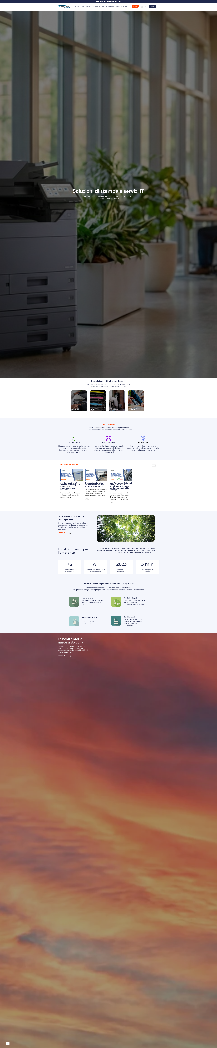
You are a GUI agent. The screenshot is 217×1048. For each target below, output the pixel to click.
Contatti (125, 6)
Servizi (88, 6)
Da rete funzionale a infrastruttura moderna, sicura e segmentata (95, 484)
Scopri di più (63, 533)
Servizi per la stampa (76, 408)
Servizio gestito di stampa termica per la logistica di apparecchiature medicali (70, 486)
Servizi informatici (114, 408)
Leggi (62, 500)
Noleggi (83, 6)
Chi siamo (77, 6)
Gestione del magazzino (133, 408)
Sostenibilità (104, 6)
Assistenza (119, 6)
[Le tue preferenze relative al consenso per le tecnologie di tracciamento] (7, 1043)
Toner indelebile (95, 6)
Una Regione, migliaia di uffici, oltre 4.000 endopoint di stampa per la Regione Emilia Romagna (121, 486)
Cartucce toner (94, 408)
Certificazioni (112, 6)
